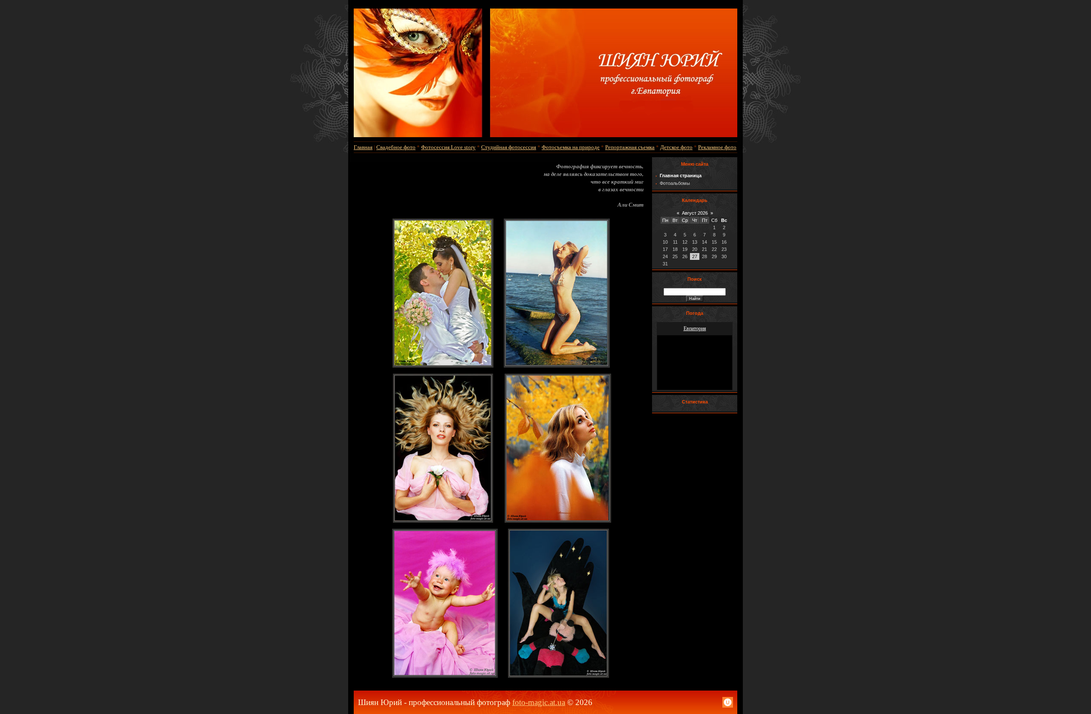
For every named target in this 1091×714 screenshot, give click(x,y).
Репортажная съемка (630, 147)
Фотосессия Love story (448, 147)
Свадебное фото (396, 147)
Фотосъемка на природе (571, 147)
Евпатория (695, 328)
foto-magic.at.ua (538, 702)
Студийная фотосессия (508, 147)
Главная (363, 147)
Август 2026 (695, 213)
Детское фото (676, 147)
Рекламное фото (717, 147)
